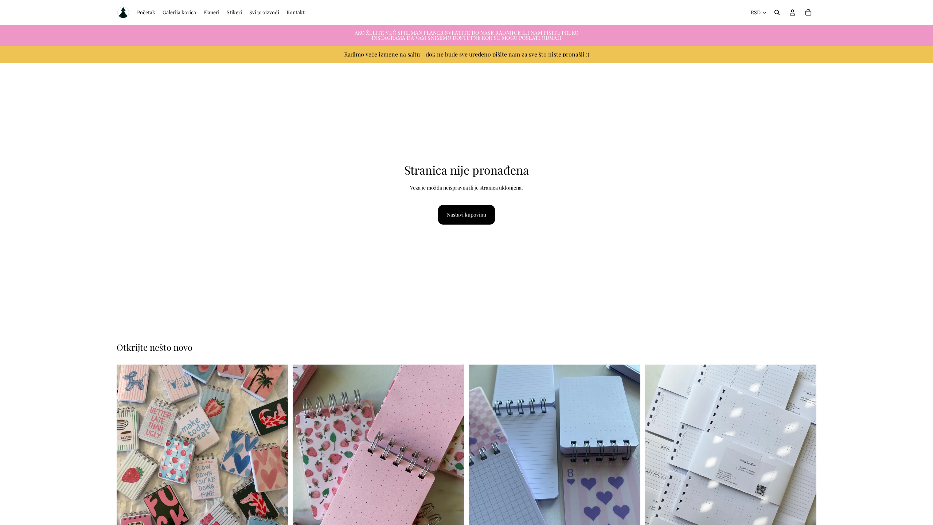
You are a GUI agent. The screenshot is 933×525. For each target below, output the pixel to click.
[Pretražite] (777, 12)
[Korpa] (808, 12)
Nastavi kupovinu (466, 214)
